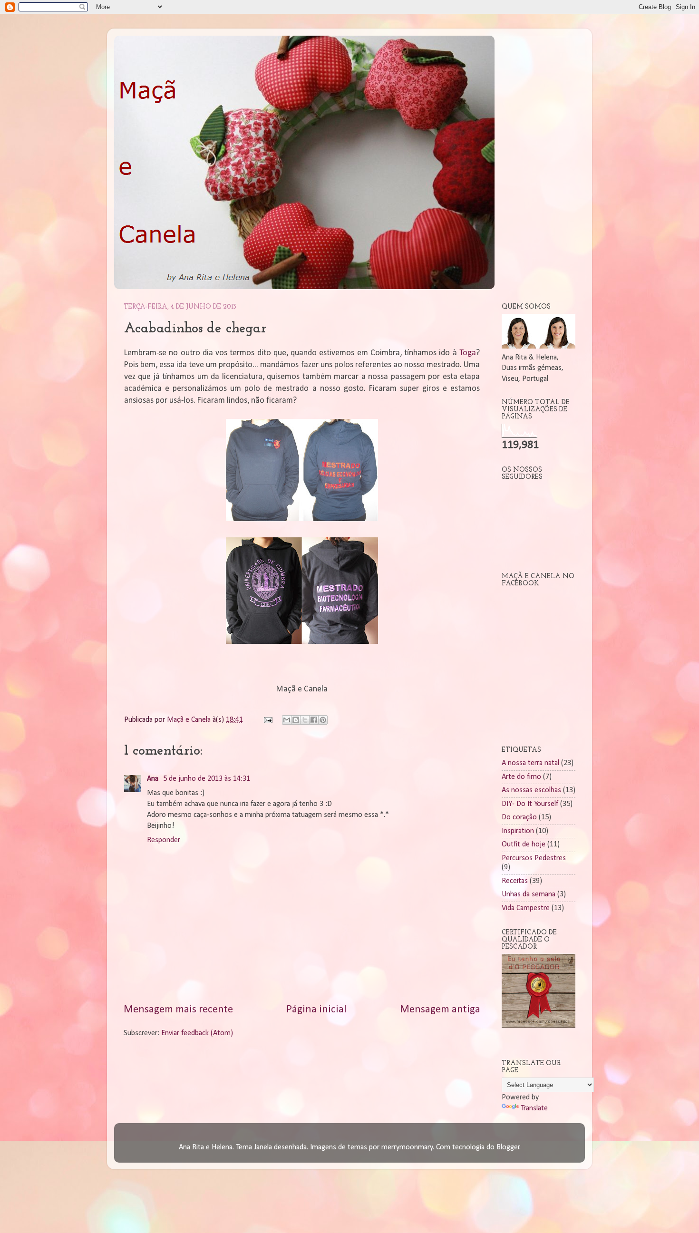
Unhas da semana (528, 894)
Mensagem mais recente (178, 1009)
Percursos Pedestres (534, 858)
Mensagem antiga (440, 1009)
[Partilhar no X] (305, 720)
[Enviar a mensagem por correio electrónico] (267, 720)
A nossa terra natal (530, 763)
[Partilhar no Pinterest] (323, 720)
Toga (467, 353)
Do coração (519, 817)
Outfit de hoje (523, 844)
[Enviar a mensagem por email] (286, 720)
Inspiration (518, 831)
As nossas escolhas (531, 790)
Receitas (515, 881)
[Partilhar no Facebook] (314, 720)
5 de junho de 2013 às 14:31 (206, 779)
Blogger (508, 1147)
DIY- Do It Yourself (530, 804)
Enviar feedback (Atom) (197, 1033)
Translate (534, 1108)
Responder (163, 840)
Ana (153, 779)
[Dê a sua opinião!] (296, 720)
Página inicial (316, 1009)
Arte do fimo (521, 777)
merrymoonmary (407, 1147)
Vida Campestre (526, 908)
